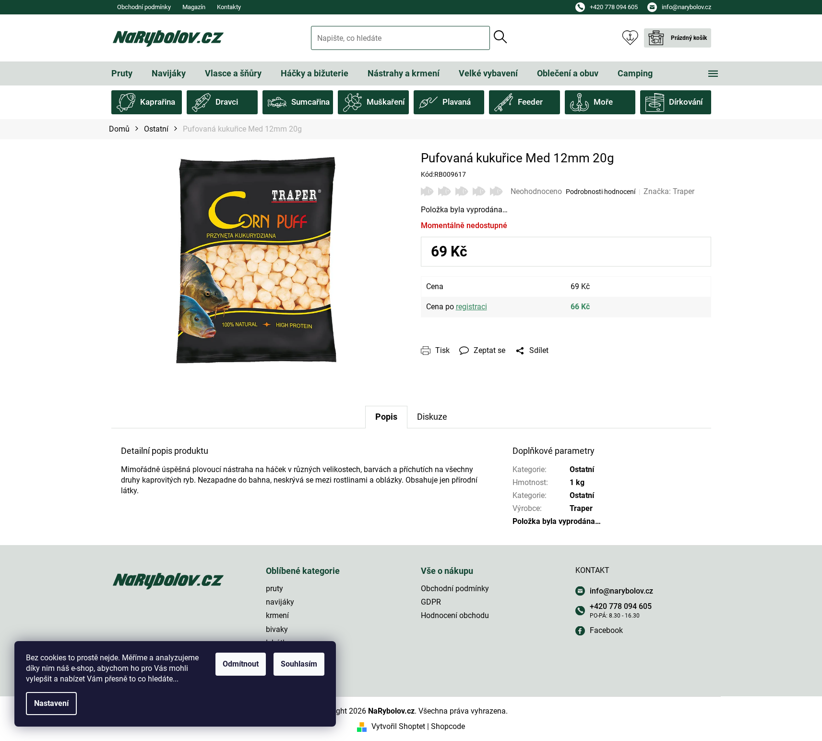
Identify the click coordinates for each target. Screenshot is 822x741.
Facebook (606, 630)
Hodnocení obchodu (455, 615)
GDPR (431, 602)
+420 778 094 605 (621, 606)
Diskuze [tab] (432, 417)
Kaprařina (157, 102)
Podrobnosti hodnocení (600, 191)
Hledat (500, 37)
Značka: (668, 191)
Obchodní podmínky (144, 7)
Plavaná (456, 102)
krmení (277, 615)
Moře (603, 102)
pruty (274, 588)
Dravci (226, 102)
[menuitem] (122, 73)
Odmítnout (241, 663)
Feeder (530, 102)
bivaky (277, 629)
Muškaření (386, 102)
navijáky (280, 602)
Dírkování (686, 102)
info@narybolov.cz (621, 590)
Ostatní (582, 469)
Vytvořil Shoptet (398, 726)
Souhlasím (299, 663)
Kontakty (229, 7)
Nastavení (51, 703)
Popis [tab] (386, 417)
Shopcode (448, 726)
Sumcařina (310, 102)
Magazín (193, 7)
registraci (471, 306)
